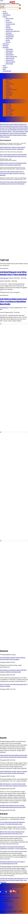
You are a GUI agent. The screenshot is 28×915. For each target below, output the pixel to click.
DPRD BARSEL (9, 51)
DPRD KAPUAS (10, 60)
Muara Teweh (9, 18)
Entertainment (7, 71)
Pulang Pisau (9, 38)
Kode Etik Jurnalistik (7, 908)
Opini (4, 65)
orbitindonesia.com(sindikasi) (11, 897)
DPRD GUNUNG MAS (11, 56)
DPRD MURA (9, 53)
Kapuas (8, 26)
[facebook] (2, 3)
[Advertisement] (5, 206)
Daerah (5, 17)
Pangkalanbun (10, 36)
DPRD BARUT (9, 49)
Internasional (6, 15)
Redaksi (5, 904)
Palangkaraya (10, 35)
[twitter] (7, 3)
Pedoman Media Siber (8, 907)
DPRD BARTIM (9, 55)
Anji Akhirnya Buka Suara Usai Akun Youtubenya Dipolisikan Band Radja (13, 301)
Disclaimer (5, 905)
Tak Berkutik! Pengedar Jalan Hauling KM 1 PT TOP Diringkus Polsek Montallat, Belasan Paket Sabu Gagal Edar (14, 880)
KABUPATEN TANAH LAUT (13, 31)
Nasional (5, 13)
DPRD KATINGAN (10, 62)
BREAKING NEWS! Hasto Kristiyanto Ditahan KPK (13, 124)
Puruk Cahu (9, 22)
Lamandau (9, 33)
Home (4, 11)
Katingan (8, 27)
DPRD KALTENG (10, 58)
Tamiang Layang (10, 24)
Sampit (8, 40)
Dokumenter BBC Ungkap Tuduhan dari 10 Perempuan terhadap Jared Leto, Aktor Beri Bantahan (12, 173)
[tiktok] (17, 3)
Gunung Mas (9, 29)
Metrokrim (6, 44)
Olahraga (5, 45)
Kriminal (5, 67)
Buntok (8, 20)
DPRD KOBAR (9, 64)
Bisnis (4, 69)
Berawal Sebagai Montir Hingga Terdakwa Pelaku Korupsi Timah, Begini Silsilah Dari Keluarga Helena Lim (14, 128)
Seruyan (8, 42)
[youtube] (13, 3)
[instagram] (11, 3)
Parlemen (5, 47)
